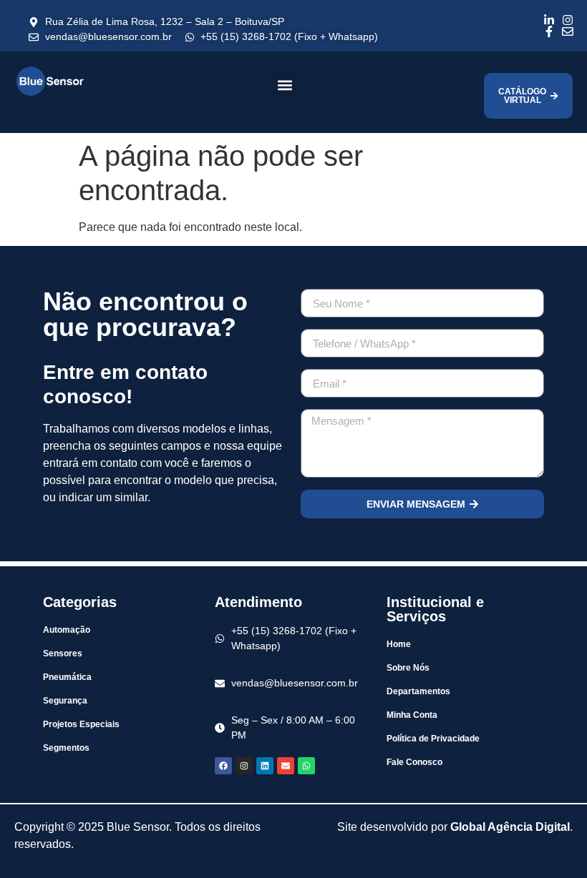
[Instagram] (244, 765)
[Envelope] (285, 765)
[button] (285, 85)
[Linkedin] (264, 765)
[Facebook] (223, 765)
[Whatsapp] (306, 765)
